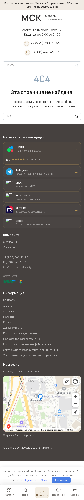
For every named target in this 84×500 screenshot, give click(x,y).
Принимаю (61, 480)
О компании (10, 242)
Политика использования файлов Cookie (27, 344)
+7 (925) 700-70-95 (45, 43)
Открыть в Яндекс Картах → (18, 435)
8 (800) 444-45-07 (45, 52)
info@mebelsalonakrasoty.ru (18, 267)
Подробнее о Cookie (37, 480)
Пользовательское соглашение (21, 339)
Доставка (9, 311)
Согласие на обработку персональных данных (31, 350)
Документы (10, 247)
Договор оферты (12, 328)
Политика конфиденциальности (22, 333)
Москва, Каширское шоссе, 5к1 (21, 371)
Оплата (7, 305)
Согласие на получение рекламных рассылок (30, 355)
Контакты (9, 300)
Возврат (8, 322)
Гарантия (9, 316)
